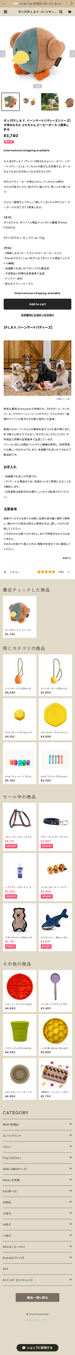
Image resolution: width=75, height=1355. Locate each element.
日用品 (7, 1202)
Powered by (33, 1320)
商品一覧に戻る (37, 1297)
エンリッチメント (12, 1135)
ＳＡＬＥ (7, 1146)
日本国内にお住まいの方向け (37, 315)
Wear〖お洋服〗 (12, 1180)
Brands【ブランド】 (13, 1257)
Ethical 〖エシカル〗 (14, 1246)
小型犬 (7, 1235)
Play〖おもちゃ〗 (12, 1157)
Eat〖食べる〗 (10, 1191)
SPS (5, 1268)
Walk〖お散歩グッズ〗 (15, 1169)
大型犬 (7, 1213)
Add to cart (37, 304)
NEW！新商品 (11, 1124)
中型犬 (7, 1224)
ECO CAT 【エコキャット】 (18, 1280)
